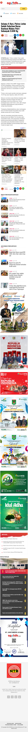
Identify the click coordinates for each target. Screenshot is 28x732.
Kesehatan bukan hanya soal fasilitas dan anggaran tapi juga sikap (17, 215)
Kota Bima (15, 690)
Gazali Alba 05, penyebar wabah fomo (10, 538)
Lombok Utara (20, 690)
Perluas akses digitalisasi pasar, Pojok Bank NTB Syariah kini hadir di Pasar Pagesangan (17, 287)
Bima (24, 690)
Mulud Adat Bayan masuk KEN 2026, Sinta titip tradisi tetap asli (17, 253)
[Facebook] (8, 697)
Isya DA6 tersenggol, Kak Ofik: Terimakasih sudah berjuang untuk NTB (14, 549)
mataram (17, 689)
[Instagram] (12, 697)
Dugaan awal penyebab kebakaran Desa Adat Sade (12, 612)
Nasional (21, 689)
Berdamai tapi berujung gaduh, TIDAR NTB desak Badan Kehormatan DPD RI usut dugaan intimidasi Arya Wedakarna (12, 583)
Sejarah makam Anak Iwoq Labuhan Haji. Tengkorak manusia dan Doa (10, 577)
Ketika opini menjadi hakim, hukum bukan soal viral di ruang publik (15, 571)
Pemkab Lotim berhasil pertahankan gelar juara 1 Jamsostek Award (17, 231)
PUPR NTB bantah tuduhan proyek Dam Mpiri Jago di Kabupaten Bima (12, 595)
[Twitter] (16, 697)
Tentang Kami (10, 723)
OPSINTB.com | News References (16, 727)
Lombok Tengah (11, 689)
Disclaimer (20, 724)
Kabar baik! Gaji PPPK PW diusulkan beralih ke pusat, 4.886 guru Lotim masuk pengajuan (17, 224)
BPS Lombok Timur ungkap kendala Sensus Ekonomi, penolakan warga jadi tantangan (16, 209)
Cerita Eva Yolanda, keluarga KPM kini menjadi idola (12, 552)
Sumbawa (7, 690)
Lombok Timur (5, 689)
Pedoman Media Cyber (10, 724)
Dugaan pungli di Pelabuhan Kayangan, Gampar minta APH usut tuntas (12, 608)
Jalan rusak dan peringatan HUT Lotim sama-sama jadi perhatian (16, 238)
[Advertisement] (14, 710)
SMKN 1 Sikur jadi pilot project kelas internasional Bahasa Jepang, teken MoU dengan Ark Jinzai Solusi (12, 602)
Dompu (11, 690)
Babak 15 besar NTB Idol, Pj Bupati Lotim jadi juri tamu (13, 545)
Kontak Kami (18, 723)
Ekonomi (6, 36)
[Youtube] (19, 697)
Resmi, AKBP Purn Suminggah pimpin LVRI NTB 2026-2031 (11, 589)
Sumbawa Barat (14, 692)
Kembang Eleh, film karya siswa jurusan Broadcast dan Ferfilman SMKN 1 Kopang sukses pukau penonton (13, 542)
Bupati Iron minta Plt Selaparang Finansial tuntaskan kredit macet (17, 200)
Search (23, 8)
